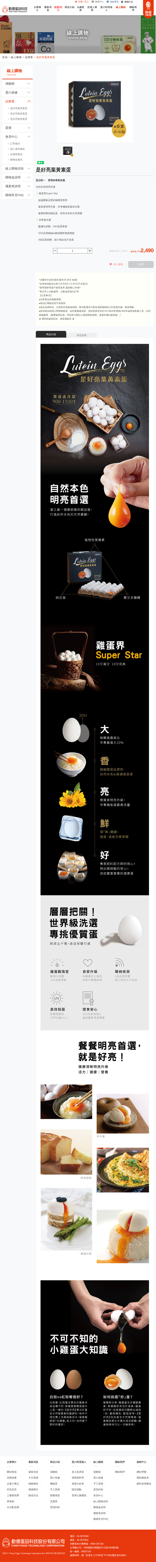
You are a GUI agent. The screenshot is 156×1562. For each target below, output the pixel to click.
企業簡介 (37, 10)
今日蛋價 (33, 1477)
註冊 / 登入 (83, 1)
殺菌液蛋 (55, 1495)
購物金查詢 (16, 159)
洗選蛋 (53, 1501)
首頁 (5, 57)
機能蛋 (53, 1483)
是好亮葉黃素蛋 (18, 108)
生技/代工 (58, 10)
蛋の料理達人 (106, 10)
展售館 (10, 1501)
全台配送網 (13, 1507)
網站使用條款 (144, 1483)
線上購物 (121, 10)
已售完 (141, 264)
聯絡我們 (133, 10)
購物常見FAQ (14, 195)
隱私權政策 (143, 1477)
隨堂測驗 (77, 1489)
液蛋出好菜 (78, 1483)
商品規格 (82, 335)
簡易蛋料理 (78, 1477)
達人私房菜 (78, 1472)
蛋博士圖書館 (79, 1495)
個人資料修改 (17, 149)
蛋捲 (8, 127)
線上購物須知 (14, 168)
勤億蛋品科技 (14, 9)
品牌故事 (12, 1477)
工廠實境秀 (13, 1495)
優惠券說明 (13, 186)
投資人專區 (92, 11)
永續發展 (80, 10)
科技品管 (12, 1489)
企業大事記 (13, 1483)
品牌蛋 (29, 57)
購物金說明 (13, 177)
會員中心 (99, 1)
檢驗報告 (33, 1483)
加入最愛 (118, 264)
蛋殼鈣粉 (55, 1507)
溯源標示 (33, 1489)
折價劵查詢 (16, 154)
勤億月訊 (33, 1495)
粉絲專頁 (114, 1)
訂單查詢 (15, 143)
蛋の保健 (11, 92)
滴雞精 (9, 83)
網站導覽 (141, 1472)
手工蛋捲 (55, 1489)
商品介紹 (69, 9)
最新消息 (48, 10)
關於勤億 (12, 1472)
